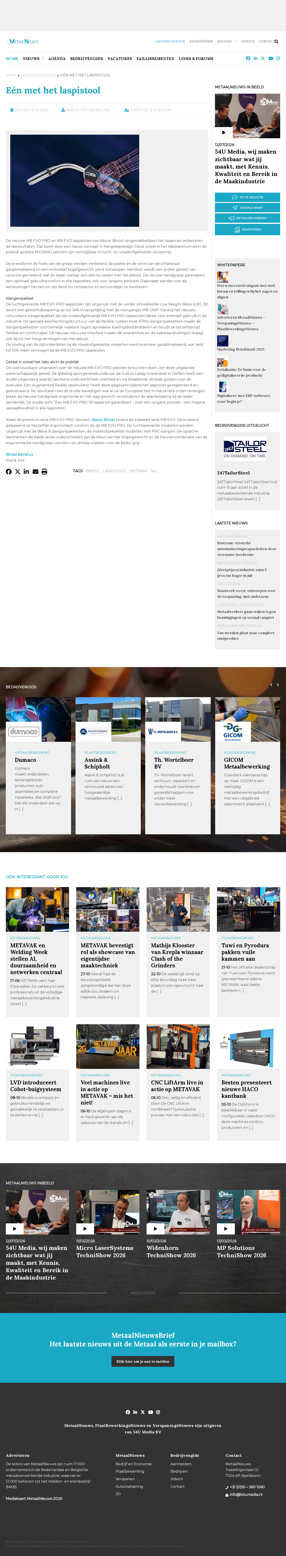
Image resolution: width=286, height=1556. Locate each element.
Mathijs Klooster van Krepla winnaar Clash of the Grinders (177, 955)
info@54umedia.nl (246, 1494)
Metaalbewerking (32, 753)
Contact (267, 41)
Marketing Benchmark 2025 (240, 349)
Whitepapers (231, 265)
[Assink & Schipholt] (93, 731)
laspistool (114, 471)
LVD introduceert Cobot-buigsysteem (35, 1086)
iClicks (83, 1542)
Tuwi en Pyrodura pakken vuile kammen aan (245, 952)
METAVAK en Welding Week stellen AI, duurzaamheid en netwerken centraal (36, 959)
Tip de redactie (251, 197)
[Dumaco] (23, 731)
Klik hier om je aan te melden (142, 1361)
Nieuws (31, 58)
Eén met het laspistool (53, 90)
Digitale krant (251, 207)
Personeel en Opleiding (240, 605)
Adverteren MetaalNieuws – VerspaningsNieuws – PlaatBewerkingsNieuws (241, 323)
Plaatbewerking (100, 753)
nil (154, 471)
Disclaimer (123, 1546)
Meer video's (143, 1293)
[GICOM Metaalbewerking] (233, 732)
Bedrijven (179, 1471)
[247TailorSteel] (245, 468)
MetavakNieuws (25, 938)
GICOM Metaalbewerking (247, 763)
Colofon (57, 1546)
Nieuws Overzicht (38, 75)
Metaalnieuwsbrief (251, 218)
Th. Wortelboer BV (174, 763)
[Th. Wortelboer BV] (163, 732)
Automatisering (232, 536)
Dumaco (25, 759)
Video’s (247, 41)
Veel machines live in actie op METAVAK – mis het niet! (107, 1092)
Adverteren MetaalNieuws (26, 1546)
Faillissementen (156, 58)
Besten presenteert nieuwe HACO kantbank (246, 1089)
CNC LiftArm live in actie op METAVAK (177, 1086)
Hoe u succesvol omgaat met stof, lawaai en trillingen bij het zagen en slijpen (247, 291)
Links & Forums (196, 58)
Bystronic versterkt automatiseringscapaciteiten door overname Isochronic (246, 549)
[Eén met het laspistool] (74, 225)
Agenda (57, 58)
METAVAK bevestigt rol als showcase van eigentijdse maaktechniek (108, 955)
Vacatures (119, 58)
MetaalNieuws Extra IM (239, 626)
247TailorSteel (233, 473)
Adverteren (201, 41)
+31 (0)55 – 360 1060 (247, 1487)
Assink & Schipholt (97, 763)
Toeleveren (228, 584)
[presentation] (270, 685)
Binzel (93, 471)
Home (12, 58)
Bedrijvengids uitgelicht (242, 425)
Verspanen (125, 1479)
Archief (224, 41)
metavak (138, 471)
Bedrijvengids (86, 58)
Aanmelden (180, 1464)
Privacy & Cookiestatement (89, 1546)
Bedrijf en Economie (237, 563)
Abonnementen (170, 41)
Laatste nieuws (231, 523)
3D (118, 1494)
